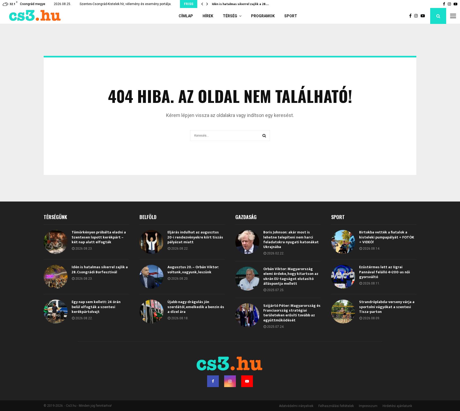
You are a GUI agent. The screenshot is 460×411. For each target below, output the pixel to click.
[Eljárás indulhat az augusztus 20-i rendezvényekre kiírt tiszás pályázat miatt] (151, 242)
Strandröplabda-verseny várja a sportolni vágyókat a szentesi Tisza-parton (386, 306)
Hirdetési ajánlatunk (397, 406)
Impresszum (368, 406)
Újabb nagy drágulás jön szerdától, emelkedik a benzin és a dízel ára (195, 306)
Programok (263, 16)
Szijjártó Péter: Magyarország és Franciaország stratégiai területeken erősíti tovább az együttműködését (292, 313)
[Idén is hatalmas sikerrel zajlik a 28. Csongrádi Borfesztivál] (56, 277)
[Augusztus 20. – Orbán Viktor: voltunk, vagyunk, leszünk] (151, 277)
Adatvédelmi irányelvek (296, 406)
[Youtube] (424, 16)
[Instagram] (417, 16)
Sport (290, 16)
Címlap (186, 16)
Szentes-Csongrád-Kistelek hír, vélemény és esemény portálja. (125, 4)
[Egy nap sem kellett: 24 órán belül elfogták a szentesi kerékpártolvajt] (56, 312)
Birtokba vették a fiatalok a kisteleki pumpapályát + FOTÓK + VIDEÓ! (386, 237)
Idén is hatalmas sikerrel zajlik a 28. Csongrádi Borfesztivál (100, 269)
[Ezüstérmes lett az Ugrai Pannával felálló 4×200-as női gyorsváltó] (343, 277)
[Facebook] (411, 16)
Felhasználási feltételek (336, 406)
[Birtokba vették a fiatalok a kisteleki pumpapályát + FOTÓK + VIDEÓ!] (343, 242)
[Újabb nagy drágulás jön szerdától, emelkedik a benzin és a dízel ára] (151, 312)
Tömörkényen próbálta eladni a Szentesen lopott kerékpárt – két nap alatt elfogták (99, 237)
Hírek (208, 16)
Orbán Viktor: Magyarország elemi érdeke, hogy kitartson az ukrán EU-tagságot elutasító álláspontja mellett (290, 276)
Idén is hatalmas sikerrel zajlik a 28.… (240, 4)
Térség (230, 16)
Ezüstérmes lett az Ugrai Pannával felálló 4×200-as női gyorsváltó (384, 272)
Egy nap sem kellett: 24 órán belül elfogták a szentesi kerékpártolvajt (96, 306)
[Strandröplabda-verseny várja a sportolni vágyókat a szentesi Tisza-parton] (343, 312)
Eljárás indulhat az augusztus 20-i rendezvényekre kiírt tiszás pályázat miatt (195, 237)
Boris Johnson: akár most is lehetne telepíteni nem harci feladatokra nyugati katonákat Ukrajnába (291, 239)
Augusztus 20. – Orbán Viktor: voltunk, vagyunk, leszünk (193, 269)
